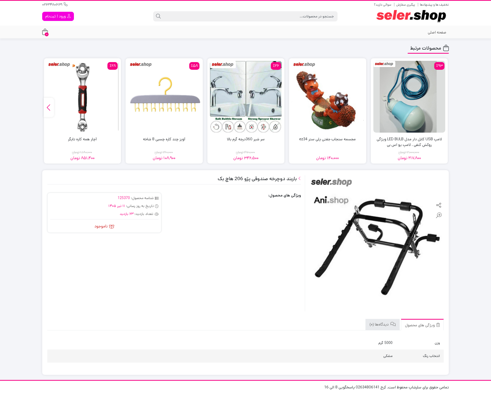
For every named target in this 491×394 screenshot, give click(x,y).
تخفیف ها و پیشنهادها (434, 4)
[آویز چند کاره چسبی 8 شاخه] (164, 97)
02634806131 (53, 4)
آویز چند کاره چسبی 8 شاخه (164, 139)
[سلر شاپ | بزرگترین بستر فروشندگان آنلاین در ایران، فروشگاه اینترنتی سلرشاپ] (412, 16)
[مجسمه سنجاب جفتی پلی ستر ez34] (328, 97)
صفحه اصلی (437, 32)
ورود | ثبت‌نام (56, 16)
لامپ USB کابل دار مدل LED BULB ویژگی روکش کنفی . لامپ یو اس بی (409, 142)
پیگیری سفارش (405, 4)
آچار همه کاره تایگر (82, 139)
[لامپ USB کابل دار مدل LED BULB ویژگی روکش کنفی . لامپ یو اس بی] (409, 97)
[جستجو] (158, 16)
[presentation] (49, 107)
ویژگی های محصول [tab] (420, 325)
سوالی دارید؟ (382, 4)
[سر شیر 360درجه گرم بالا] (246, 97)
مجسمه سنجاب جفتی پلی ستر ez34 (327, 139)
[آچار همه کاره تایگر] (83, 97)
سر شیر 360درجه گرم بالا (246, 139)
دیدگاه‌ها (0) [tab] (380, 324)
